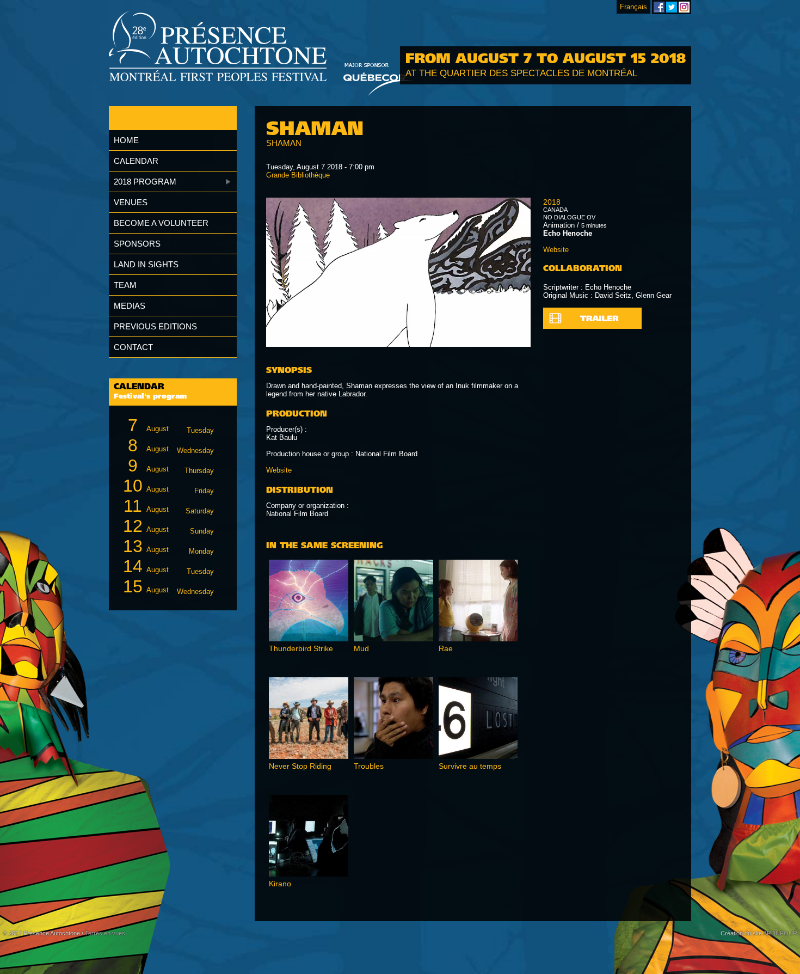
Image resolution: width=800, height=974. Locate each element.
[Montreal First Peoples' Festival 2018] (218, 47)
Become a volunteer (161, 223)
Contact (133, 347)
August (171, 425)
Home (126, 140)
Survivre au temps (470, 766)
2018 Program (145, 181)
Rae (446, 648)
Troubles (369, 766)
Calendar (136, 161)
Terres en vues (105, 933)
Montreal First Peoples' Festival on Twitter (671, 7)
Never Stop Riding (300, 766)
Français (633, 7)
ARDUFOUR (780, 933)
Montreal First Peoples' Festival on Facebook (659, 7)
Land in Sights (146, 264)
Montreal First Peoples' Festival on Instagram (684, 7)
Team (125, 285)
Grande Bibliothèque (298, 175)
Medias (129, 305)
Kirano (280, 883)
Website (279, 470)
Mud (361, 648)
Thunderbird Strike (301, 648)
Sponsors (137, 243)
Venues (130, 202)
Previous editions (155, 326)
